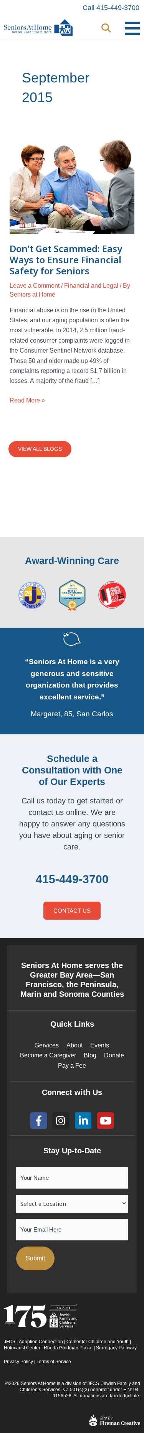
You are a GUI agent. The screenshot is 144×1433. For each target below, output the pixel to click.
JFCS (9, 1341)
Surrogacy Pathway (116, 1348)
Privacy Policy (18, 1361)
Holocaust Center (22, 1348)
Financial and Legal (91, 285)
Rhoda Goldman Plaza (68, 1348)
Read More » (27, 400)
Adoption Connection (41, 1341)
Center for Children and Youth (97, 1341)
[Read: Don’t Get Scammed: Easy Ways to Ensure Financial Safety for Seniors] (72, 184)
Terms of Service (53, 1361)
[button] (106, 28)
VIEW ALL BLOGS (40, 449)
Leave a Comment (35, 285)
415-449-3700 (72, 879)
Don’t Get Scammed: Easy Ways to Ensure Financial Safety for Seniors (66, 259)
